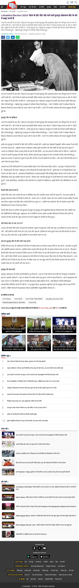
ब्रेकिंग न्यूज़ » (6, 355)
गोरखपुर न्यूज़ (45, 570)
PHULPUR (32, 302)
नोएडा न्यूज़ (19, 570)
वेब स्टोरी (62, 7)
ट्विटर (57, 308)
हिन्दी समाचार (4, 11)
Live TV (27, 575)
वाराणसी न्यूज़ (36, 570)
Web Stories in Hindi (65, 575)
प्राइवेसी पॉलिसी (49, 579)
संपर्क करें (40, 579)
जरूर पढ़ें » (5, 428)
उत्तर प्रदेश (12, 11)
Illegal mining (50, 566)
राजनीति (41, 7)
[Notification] (68, 3)
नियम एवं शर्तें (58, 579)
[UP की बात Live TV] (72, 3)
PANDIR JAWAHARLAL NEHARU (13, 302)
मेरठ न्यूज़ (71, 570)
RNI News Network (21, 34)
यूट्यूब (51, 308)
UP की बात (32, 7)
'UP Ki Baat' (6, 299)
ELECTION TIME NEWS (34, 299)
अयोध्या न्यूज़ (64, 570)
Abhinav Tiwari (8, 34)
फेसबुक (46, 308)
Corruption (61, 566)
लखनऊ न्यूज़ (28, 570)
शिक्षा (55, 7)
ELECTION (18, 299)
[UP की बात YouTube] (44, 549)
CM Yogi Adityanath (37, 566)
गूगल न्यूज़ (40, 308)
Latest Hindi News (50, 575)
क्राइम (48, 7)
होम (26, 562)
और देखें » (4, 481)
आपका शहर (72, 7)
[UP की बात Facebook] (34, 549)
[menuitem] (23, 7)
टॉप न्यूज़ (22, 7)
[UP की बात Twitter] (39, 549)
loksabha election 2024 (54, 299)
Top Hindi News (37, 575)
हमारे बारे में (33, 579)
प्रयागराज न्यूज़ (54, 570)
